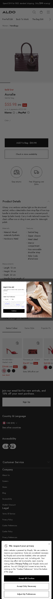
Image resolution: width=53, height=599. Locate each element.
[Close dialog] (50, 283)
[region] (26, 570)
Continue (13, 311)
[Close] (49, 544)
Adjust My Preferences (26, 594)
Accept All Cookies (27, 578)
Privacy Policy (22, 563)
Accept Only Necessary (26, 586)
